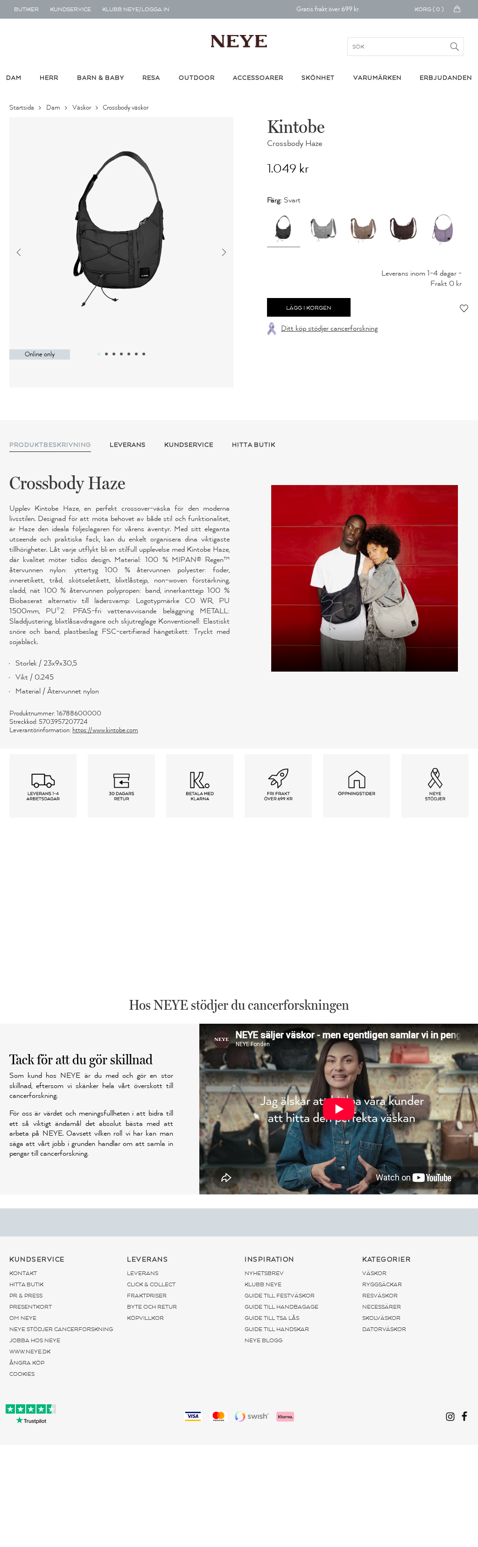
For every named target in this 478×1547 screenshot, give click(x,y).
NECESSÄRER (381, 1307)
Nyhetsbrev (264, 1273)
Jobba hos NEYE (34, 1340)
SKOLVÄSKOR (381, 1318)
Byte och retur (152, 1307)
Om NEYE (22, 1318)
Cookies (22, 1374)
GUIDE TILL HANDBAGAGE (281, 1307)
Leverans (142, 1273)
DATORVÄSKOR (384, 1329)
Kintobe (295, 126)
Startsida (22, 107)
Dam (54, 107)
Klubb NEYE (263, 1284)
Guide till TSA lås (272, 1318)
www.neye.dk (29, 1351)
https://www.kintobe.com (105, 730)
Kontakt (23, 1273)
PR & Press (25, 1295)
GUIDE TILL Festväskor (280, 1295)
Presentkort (30, 1307)
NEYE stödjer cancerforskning (61, 1329)
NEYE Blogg (263, 1340)
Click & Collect (151, 1284)
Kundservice (70, 9)
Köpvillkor (145, 1318)
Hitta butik (26, 1284)
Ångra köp (26, 1363)
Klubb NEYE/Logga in (135, 9)
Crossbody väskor (126, 107)
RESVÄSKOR (380, 1295)
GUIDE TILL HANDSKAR (277, 1329)
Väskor (82, 107)
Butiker (26, 9)
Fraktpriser (147, 1295)
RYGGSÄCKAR (382, 1284)
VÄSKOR (374, 1273)
